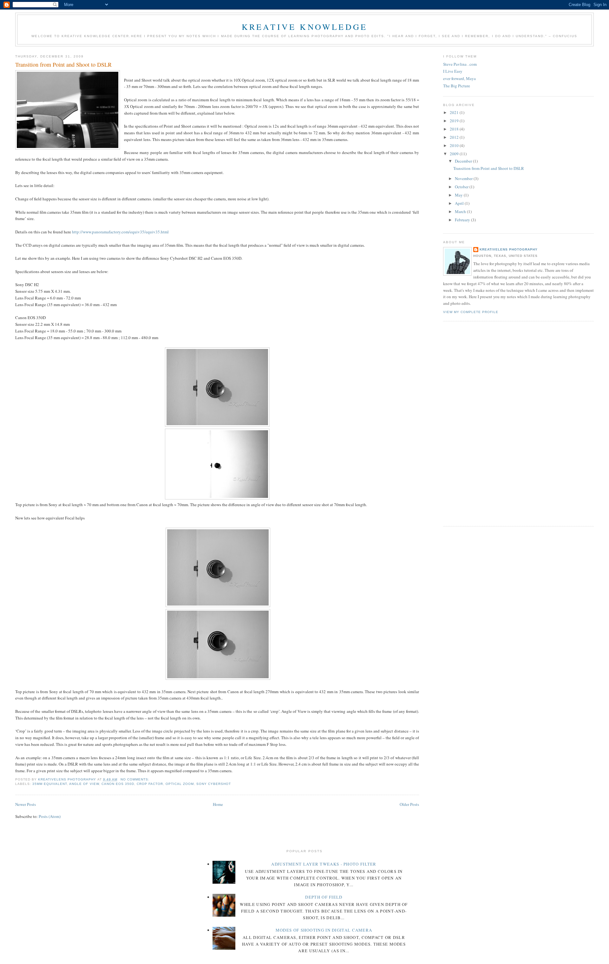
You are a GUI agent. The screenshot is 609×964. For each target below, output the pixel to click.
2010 (455, 145)
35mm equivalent (49, 784)
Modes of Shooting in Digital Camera (324, 930)
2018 (455, 129)
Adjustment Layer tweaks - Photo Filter (323, 864)
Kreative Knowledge (305, 26)
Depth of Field (323, 897)
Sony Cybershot (213, 784)
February (463, 220)
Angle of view (84, 784)
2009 (455, 154)
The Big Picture (456, 86)
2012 (455, 137)
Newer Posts (25, 804)
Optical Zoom (180, 784)
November (464, 178)
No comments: (136, 779)
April (460, 203)
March (461, 211)
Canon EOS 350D (118, 784)
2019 (455, 121)
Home (218, 804)
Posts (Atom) (50, 816)
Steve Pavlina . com (460, 64)
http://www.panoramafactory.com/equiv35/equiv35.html (120, 232)
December (464, 161)
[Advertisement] (468, 423)
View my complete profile (470, 312)
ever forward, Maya (459, 78)
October (462, 187)
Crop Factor (150, 784)
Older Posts (409, 804)
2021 (455, 112)
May (459, 195)
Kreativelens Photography (509, 249)
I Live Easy (452, 71)
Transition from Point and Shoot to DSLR (63, 64)
